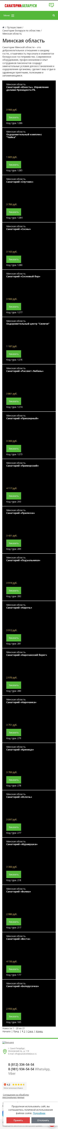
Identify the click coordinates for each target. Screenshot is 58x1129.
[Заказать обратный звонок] (51, 6)
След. (30, 1031)
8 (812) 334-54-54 (21, 1065)
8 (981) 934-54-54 (21, 1069)
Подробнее (39, 1113)
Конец (39, 1031)
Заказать (14, 117)
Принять (18, 1120)
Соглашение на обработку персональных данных (15, 1096)
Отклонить (43, 1120)
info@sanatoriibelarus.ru (26, 1054)
